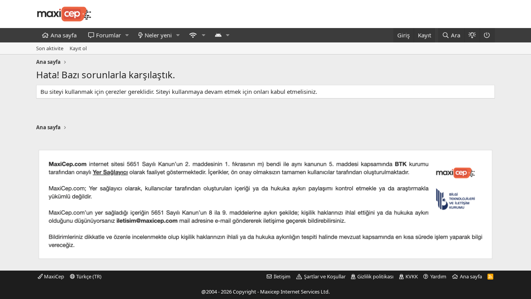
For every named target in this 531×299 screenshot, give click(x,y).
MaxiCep (53, 276)
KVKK (411, 276)
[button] (127, 35)
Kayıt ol (78, 48)
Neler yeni (158, 35)
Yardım (438, 276)
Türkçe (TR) (88, 276)
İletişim (282, 276)
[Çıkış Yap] (487, 35)
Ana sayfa (64, 35)
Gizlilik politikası (375, 276)
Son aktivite (49, 48)
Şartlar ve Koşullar (325, 276)
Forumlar (108, 35)
